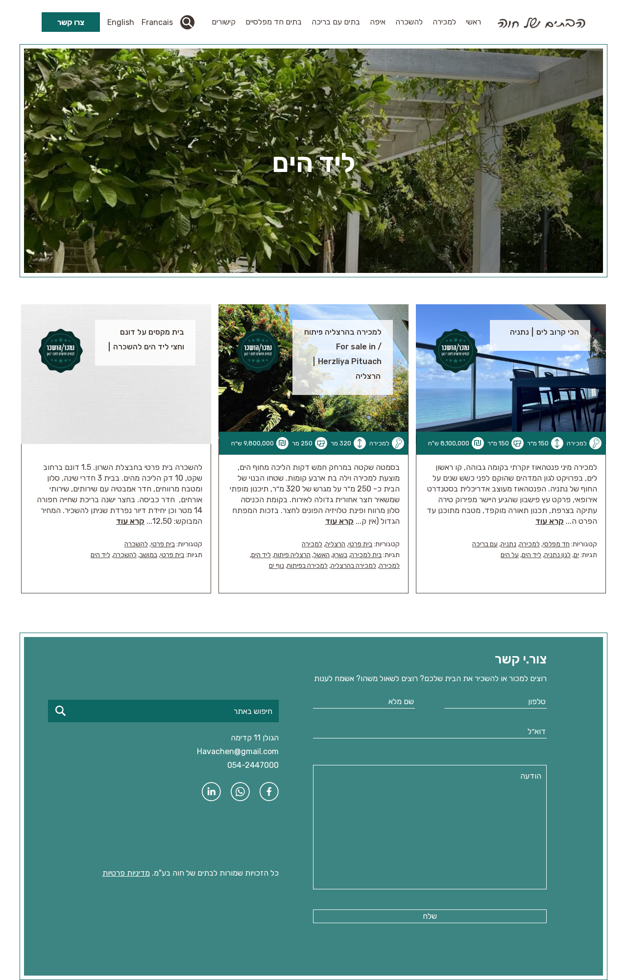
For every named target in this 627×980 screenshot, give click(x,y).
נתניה (508, 544)
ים (576, 555)
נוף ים (276, 566)
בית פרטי (360, 544)
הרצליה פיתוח (292, 555)
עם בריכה (485, 544)
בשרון (340, 555)
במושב (148, 555)
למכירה (444, 21)
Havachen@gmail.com (238, 751)
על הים (510, 555)
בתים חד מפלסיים (273, 21)
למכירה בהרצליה (353, 566)
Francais (157, 22)
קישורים (224, 21)
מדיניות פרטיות (126, 873)
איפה (378, 21)
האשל (322, 555)
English (120, 22)
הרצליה (335, 544)
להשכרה (409, 21)
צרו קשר (70, 22)
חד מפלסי (556, 544)
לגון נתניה (557, 555)
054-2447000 (253, 765)
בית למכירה (366, 555)
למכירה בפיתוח (307, 566)
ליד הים (531, 555)
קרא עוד (549, 521)
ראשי (473, 21)
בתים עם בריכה (336, 21)
